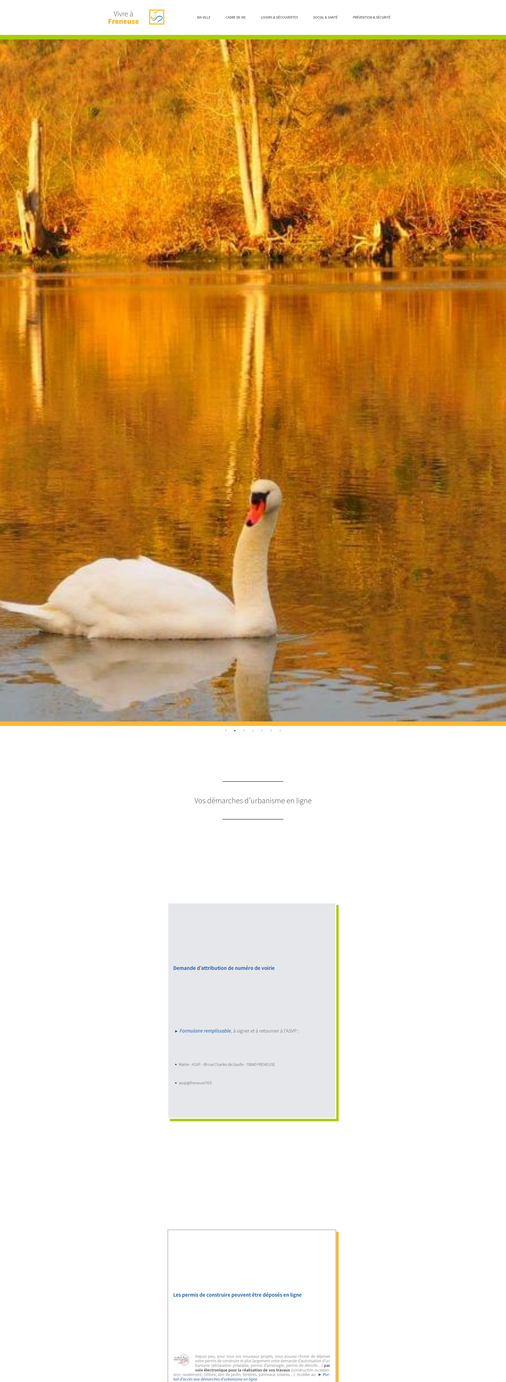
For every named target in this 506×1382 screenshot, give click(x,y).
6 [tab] (280, 730)
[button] (204, 17)
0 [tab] (226, 730)
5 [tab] (271, 730)
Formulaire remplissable (205, 1030)
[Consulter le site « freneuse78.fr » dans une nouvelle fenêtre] (156, 17)
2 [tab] (244, 730)
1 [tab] (235, 730)
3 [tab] (253, 730)
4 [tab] (262, 730)
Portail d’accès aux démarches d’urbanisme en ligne (251, 1377)
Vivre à (123, 17)
